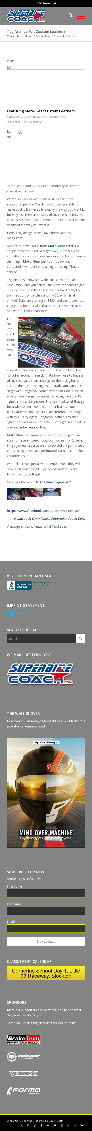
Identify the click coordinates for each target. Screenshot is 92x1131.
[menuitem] (47, 3)
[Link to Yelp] (68, 1125)
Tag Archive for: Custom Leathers (36, 31)
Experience (14, 121)
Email (11, 921)
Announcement (55, 116)
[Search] (68, 16)
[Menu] (79, 16)
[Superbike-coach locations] (38, 16)
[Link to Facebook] (41, 1125)
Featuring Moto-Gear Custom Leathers (41, 111)
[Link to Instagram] (61, 1125)
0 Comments (32, 116)
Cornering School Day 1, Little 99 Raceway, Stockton (46, 973)
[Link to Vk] (81, 1125)
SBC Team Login (47, 3)
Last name (14, 904)
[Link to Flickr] (48, 1125)
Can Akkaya (34, 121)
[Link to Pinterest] (28, 1125)
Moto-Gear (56, 246)
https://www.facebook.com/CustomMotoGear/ (43, 511)
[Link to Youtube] (55, 1125)
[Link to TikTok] (34, 1125)
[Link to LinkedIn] (75, 1125)
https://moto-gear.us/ (53, 482)
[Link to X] (21, 1125)
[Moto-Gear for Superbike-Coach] (46, 86)
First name (14, 886)
